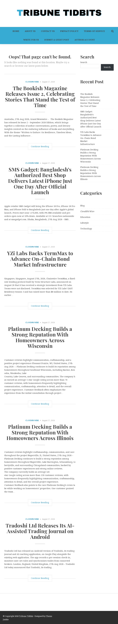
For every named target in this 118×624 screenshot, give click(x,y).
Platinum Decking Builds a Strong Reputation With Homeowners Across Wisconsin (40, 337)
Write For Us (31, 40)
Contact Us (48, 31)
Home (16, 31)
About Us (30, 31)
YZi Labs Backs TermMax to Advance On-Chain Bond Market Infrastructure (40, 259)
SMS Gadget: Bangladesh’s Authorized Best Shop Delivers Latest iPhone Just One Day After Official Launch (40, 180)
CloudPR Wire (32, 82)
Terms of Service (94, 31)
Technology (86, 228)
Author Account (85, 40)
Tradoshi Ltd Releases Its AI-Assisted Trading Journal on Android (40, 531)
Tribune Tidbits (26, 616)
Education (85, 217)
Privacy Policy (69, 31)
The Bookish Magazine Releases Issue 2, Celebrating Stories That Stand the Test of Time (40, 97)
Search (83, 62)
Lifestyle (84, 223)
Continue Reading (40, 146)
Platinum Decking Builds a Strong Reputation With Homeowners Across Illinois (40, 432)
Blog (82, 206)
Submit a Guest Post (56, 40)
